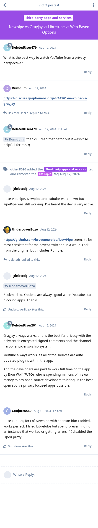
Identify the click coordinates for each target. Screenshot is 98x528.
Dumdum (16, 139)
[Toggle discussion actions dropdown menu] (93, 5)
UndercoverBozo (22, 286)
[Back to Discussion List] (4, 5)
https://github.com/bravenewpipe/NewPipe (38, 239)
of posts (47, 5)
